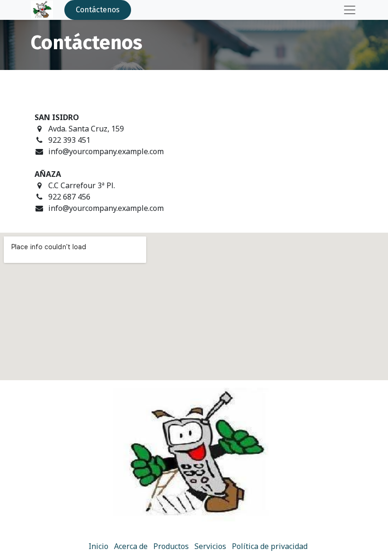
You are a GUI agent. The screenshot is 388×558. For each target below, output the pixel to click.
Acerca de (131, 546)
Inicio (98, 546)
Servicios (210, 546)
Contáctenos (98, 9)
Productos (171, 546)
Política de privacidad (270, 546)
